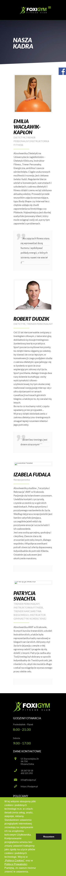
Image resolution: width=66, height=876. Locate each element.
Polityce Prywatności (15, 864)
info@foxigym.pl (28, 779)
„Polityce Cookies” (14, 860)
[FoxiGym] (33, 11)
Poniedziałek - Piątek (23, 724)
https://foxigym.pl (29, 786)
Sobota (16, 738)
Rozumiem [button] (48, 836)
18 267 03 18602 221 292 (27, 771)
